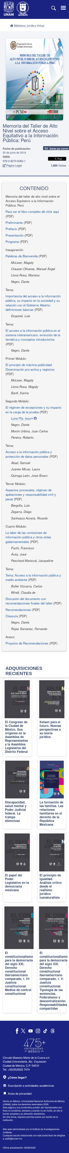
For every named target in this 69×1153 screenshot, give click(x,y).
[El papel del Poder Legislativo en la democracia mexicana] (17, 867)
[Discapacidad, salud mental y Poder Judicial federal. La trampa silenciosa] (17, 794)
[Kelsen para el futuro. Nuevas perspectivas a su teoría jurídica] (52, 717)
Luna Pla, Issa (21, 418)
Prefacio (11, 228)
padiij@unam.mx (13, 1138)
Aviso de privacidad (19, 1093)
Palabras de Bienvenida (22, 256)
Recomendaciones (18, 609)
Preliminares (14, 222)
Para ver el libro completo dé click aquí (32, 211)
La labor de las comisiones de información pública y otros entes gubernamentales (28, 537)
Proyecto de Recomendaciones (27, 643)
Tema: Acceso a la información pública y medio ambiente (33, 577)
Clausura (12, 616)
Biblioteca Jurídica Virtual (28, 25)
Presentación (15, 235)
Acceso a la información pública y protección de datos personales (29, 453)
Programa (12, 241)
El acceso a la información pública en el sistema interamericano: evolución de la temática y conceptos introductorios (33, 335)
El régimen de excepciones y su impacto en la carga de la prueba (33, 409)
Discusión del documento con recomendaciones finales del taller (29, 600)
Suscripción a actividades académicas (31, 1085)
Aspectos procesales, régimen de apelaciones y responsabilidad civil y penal (31, 494)
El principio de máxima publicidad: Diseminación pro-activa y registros (30, 366)
